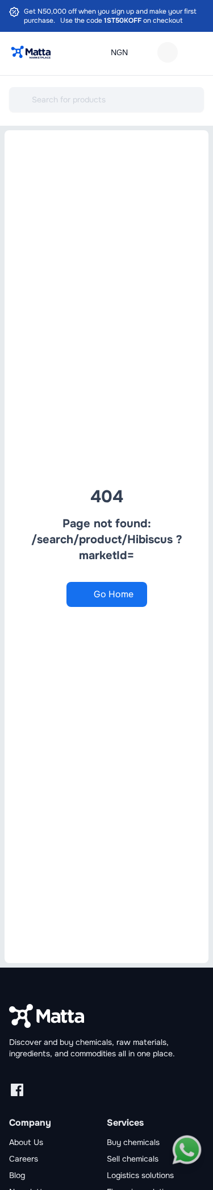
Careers (23, 1159)
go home (113, 594)
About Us (26, 1142)
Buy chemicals (133, 1142)
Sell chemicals (132, 1159)
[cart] (167, 52)
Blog (17, 1175)
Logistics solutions (140, 1175)
